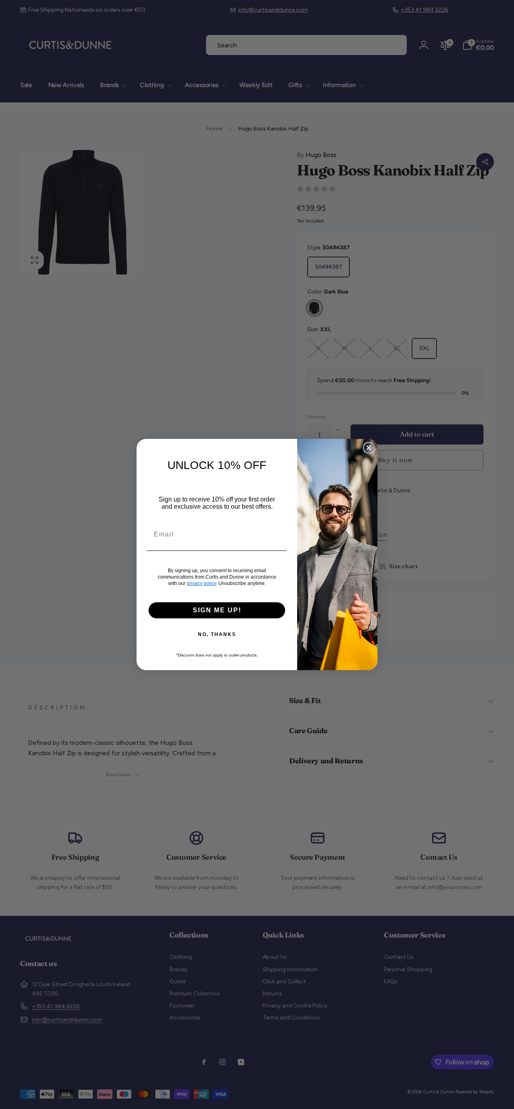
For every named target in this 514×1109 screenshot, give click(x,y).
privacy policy (201, 583)
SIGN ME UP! (217, 610)
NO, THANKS (217, 634)
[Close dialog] (368, 448)
